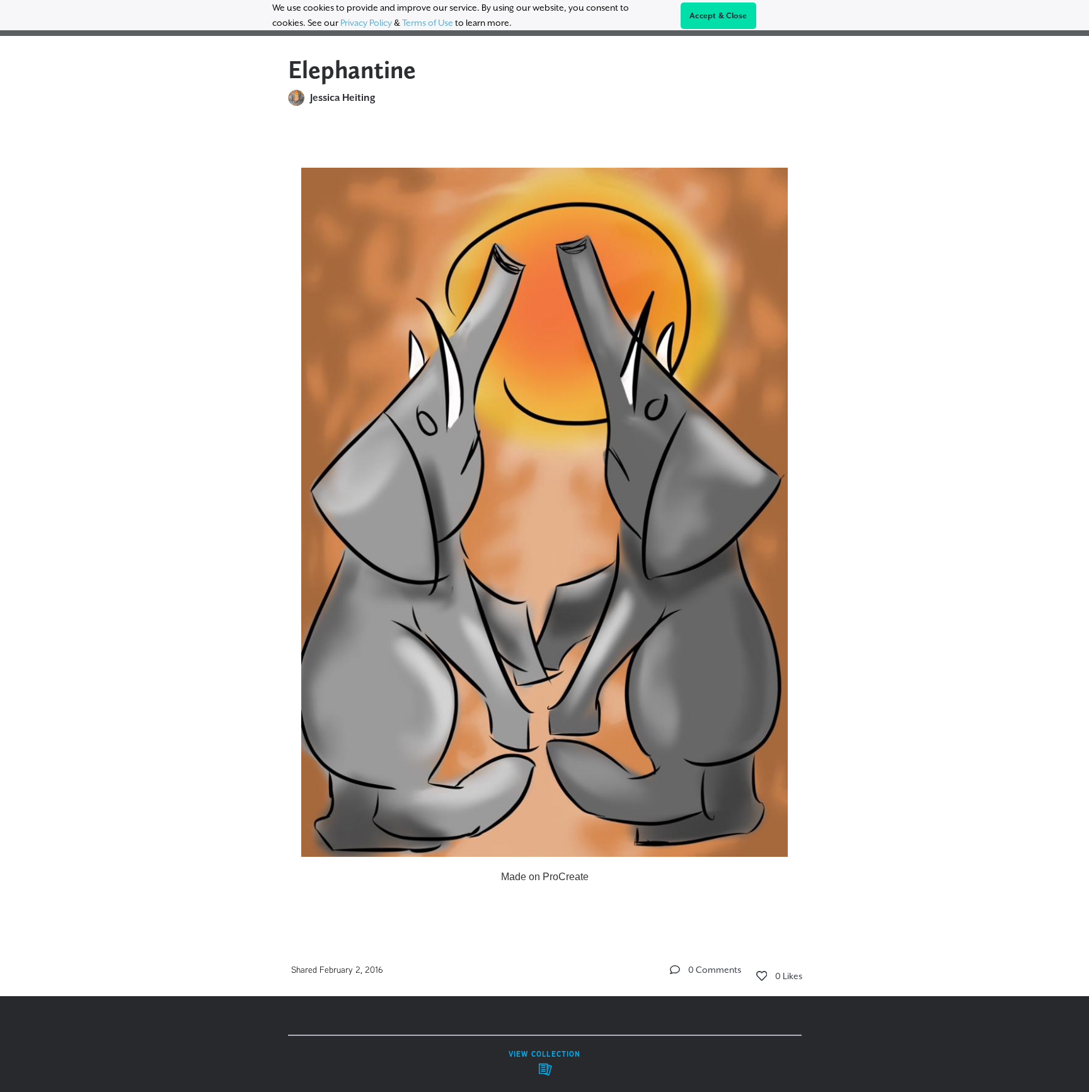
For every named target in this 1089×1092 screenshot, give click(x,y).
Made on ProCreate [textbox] (545, 876)
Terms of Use (427, 23)
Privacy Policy (366, 23)
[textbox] (544, 520)
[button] (675, 970)
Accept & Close (718, 15)
